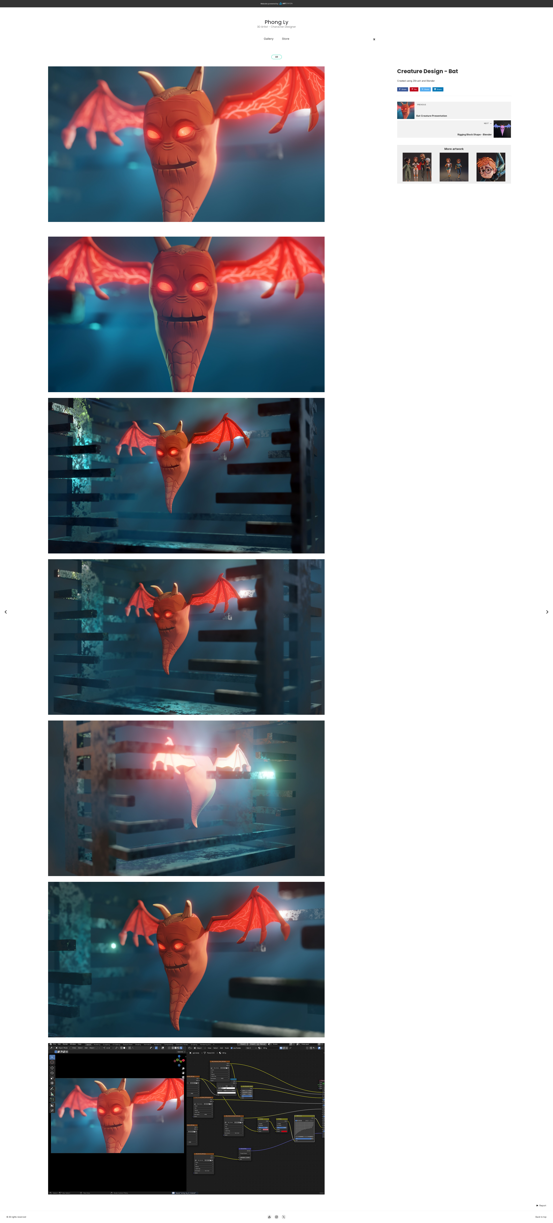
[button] (541, 1205)
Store (285, 38)
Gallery (268, 38)
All (276, 57)
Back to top (541, 1217)
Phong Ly (276, 22)
